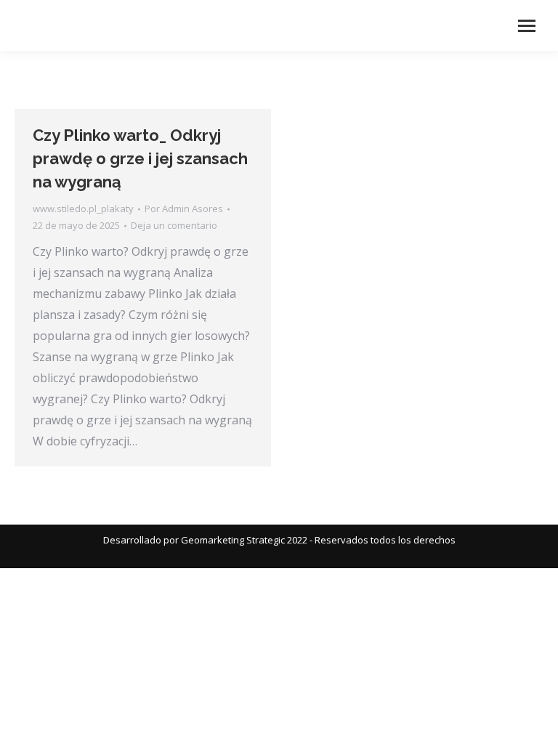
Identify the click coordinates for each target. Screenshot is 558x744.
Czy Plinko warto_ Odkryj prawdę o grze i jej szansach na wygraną (140, 158)
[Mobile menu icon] (526, 25)
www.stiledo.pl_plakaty (83, 208)
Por (184, 208)
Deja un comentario (174, 225)
